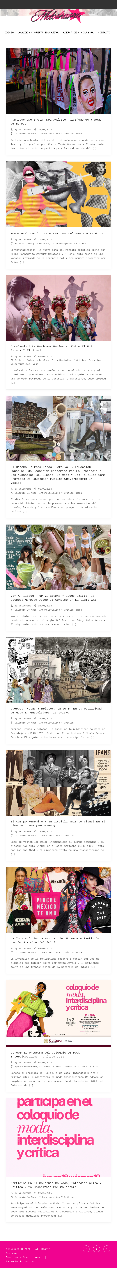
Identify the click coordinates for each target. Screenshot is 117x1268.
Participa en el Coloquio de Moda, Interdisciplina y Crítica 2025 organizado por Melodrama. (56, 1185)
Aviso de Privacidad (20, 1261)
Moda (79, 133)
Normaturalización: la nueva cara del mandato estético (57, 233)
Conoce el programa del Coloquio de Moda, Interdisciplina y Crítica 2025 (46, 1054)
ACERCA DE (70, 32)
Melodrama (25, 129)
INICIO (9, 32)
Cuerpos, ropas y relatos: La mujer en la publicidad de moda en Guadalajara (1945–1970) (56, 710)
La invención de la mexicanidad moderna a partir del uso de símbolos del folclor (56, 940)
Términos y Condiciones (23, 1257)
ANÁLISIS (24, 32)
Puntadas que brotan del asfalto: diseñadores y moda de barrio (56, 121)
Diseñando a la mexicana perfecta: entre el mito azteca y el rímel (52, 348)
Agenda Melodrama (26, 1066)
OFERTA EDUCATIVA (46, 32)
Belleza (19, 243)
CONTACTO (104, 32)
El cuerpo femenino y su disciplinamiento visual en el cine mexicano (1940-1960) (58, 823)
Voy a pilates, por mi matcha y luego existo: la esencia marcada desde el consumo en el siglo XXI (54, 597)
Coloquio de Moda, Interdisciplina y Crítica (44, 133)
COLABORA (87, 32)
